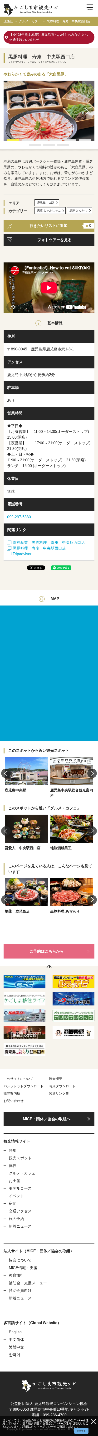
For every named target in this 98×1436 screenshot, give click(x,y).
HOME (8, 21)
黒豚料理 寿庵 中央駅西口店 (68, 21)
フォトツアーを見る (54, 240)
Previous (9, 111)
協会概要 (55, 1079)
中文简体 (16, 1340)
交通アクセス (20, 1211)
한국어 (14, 1355)
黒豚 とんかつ (78, 210)
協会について (20, 1260)
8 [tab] (45, 146)
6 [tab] (81, 141)
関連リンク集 (59, 1093)
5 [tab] (66, 141)
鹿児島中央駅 (45, 202)
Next (88, 111)
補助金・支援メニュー (28, 1283)
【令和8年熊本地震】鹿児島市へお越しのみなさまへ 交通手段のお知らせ (50, 37)
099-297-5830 (19, 517)
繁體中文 (16, 1347)
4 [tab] (52, 141)
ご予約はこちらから (46, 951)
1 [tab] (9, 141)
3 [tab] (38, 141)
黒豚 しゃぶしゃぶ (49, 210)
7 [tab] (31, 146)
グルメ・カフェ (30, 21)
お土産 (14, 1181)
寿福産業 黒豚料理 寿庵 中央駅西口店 (49, 543)
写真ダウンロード (62, 1086)
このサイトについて (19, 1079)
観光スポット (20, 1158)
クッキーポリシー (42, 1426)
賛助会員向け (20, 1291)
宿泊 (12, 1204)
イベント (16, 1196)
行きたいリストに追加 (60, 226)
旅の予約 (16, 1219)
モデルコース (20, 1188)
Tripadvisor (22, 554)
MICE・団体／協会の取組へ (46, 1119)
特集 (12, 1150)
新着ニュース (20, 1226)
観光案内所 (12, 1093)
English (15, 1332)
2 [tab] (24, 141)
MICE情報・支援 (23, 1268)
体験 (12, 1166)
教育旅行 (16, 1275)
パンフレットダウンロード (24, 1086)
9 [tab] (59, 146)
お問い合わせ (14, 1101)
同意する (81, 1431)
